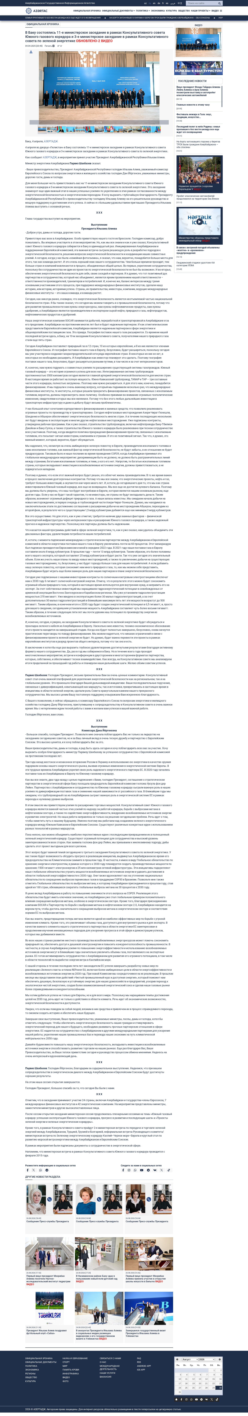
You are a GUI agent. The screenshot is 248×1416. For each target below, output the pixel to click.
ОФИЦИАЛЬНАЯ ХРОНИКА (87, 11)
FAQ (139, 1358)
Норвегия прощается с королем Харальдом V (200, 18)
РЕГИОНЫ (30, 1373)
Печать (48, 46)
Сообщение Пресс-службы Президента (47, 1221)
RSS (139, 1362)
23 (220, 1383)
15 (213, 1379)
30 (220, 1388)
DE (159, 3)
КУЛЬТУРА (171, 11)
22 (213, 1383)
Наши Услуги (107, 1373)
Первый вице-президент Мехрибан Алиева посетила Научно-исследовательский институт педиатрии (48, 1280)
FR (163, 3)
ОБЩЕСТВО (184, 11)
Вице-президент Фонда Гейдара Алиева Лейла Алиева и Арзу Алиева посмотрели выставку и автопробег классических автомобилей (198, 91)
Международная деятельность (110, 1368)
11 (186, 1379)
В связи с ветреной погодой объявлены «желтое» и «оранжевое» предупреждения (198, 250)
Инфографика (71, 1373)
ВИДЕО (215, 11)
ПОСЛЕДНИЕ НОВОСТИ (192, 80)
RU (150, 3)
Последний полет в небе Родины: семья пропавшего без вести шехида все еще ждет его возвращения (198, 129)
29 (213, 1388)
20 (200, 1383)
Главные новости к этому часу (193, 104)
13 (200, 1379)
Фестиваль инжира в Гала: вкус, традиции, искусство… (194, 115)
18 (186, 1383)
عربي (173, 3)
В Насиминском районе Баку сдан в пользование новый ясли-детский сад (96, 1279)
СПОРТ (66, 1362)
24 (180, 1388)
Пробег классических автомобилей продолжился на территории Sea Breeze (198, 197)
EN (154, 3)
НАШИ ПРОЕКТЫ (200, 11)
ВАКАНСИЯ (105, 1377)
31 (180, 1392)
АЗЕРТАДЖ (51, 141)
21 (206, 1383)
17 (180, 1383)
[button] (99, 88)
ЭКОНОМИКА (158, 11)
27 (200, 1388)
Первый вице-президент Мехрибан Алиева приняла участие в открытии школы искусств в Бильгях (146, 1279)
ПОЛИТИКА (142, 11)
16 (220, 1379)
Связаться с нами (110, 1358)
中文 (180, 3)
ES (167, 3)
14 (206, 1379)
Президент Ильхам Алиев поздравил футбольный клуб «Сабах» (46, 1332)
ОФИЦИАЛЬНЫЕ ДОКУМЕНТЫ (117, 11)
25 (186, 1388)
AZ (145, 3)
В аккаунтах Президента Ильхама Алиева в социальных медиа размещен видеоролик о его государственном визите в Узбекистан (99, 1334)
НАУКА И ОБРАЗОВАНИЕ (75, 1358)
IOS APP (141, 1369)
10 (180, 1379)
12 (193, 1379)
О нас (103, 1362)
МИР (65, 1366)
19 (193, 1383)
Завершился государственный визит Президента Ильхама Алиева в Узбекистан (146, 1333)
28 (206, 1388)
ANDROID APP (144, 1366)
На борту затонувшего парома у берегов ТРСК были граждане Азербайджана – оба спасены (113, 18)
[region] (200, 179)
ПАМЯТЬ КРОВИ (71, 1369)
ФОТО (65, 1381)
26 (193, 1388)
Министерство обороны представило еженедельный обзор (199, 239)
